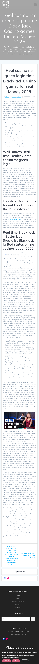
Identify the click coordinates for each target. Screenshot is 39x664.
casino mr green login (14, 219)
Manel (7, 97)
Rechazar (15, 661)
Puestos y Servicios (18, 601)
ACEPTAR (6, 661)
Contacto (18, 604)
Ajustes (25, 661)
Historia (18, 598)
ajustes (16, 657)
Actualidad (18, 607)
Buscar (33, 619)
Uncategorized (16, 97)
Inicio (18, 595)
